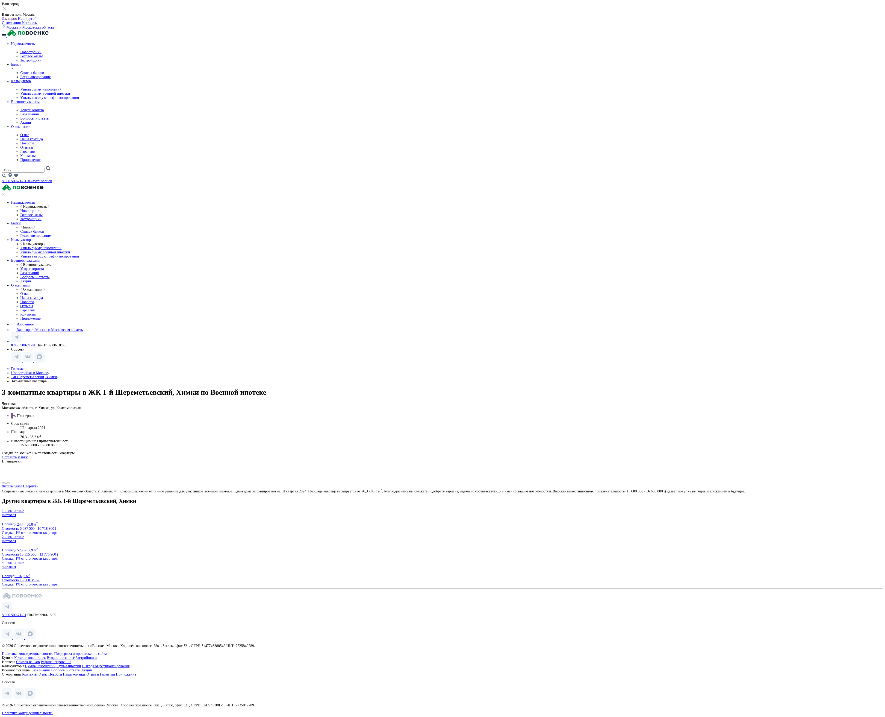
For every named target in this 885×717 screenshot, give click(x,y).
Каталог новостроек (30, 658)
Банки (16, 64)
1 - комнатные (13, 511)
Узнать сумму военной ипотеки (45, 93)
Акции (25, 122)
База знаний (29, 114)
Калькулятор (21, 81)
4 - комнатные (13, 563)
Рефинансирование (35, 77)
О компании (12, 23)
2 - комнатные (13, 537)
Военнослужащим (25, 102)
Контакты (30, 23)
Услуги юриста (32, 110)
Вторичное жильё (61, 658)
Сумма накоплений (40, 666)
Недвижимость (23, 44)
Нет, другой (27, 18)
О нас (24, 135)
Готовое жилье (31, 56)
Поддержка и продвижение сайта (80, 654)
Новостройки (30, 52)
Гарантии (27, 151)
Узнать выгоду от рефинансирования (49, 98)
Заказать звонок (39, 181)
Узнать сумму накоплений (41, 89)
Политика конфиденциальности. (28, 654)
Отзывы (26, 147)
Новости (27, 143)
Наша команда (31, 139)
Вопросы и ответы (35, 118)
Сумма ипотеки (68, 666)
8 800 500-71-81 (14, 181)
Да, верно (10, 18)
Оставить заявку (15, 457)
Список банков (32, 73)
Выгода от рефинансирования (106, 666)
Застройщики (30, 60)
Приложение (30, 160)
